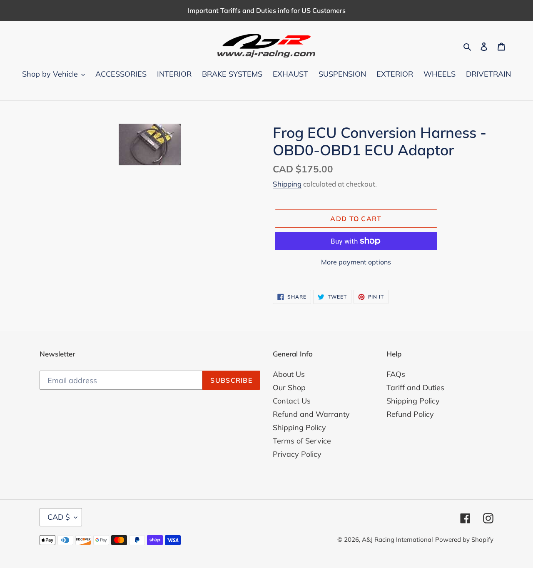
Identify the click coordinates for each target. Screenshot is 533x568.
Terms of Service (302, 441)
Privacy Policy (297, 454)
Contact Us (292, 401)
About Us (289, 374)
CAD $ (58, 517)
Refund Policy (410, 414)
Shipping (287, 183)
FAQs (395, 374)
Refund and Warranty (311, 414)
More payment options (356, 262)
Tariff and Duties (415, 387)
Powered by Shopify (464, 539)
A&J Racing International (397, 539)
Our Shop (289, 387)
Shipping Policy (299, 427)
